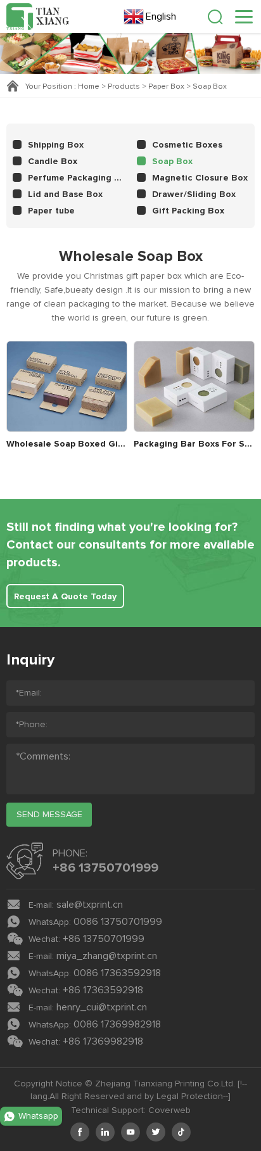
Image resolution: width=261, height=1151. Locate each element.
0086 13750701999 (117, 922)
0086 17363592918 (117, 973)
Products (124, 87)
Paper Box (166, 87)
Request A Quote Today (65, 596)
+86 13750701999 (105, 868)
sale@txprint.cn (89, 905)
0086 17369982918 (117, 1024)
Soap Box (210, 87)
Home (88, 87)
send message (49, 814)
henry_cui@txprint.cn (101, 1007)
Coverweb (169, 1110)
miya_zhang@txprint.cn (106, 956)
